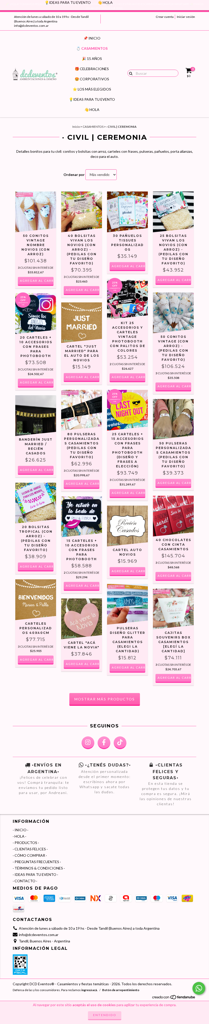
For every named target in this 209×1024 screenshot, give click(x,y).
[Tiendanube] (174, 999)
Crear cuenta (165, 17)
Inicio (76, 127)
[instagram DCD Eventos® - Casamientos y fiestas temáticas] (88, 742)
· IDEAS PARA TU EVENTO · (35, 874)
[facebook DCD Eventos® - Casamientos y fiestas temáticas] (104, 742)
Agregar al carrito (174, 576)
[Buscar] (129, 73)
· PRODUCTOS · (26, 842)
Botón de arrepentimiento (120, 990)
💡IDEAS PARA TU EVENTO (92, 99)
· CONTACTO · (25, 881)
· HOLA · (19, 836)
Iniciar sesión (186, 17)
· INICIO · (20, 830)
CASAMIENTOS (93, 127)
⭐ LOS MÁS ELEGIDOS (92, 89)
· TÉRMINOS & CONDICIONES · (39, 868)
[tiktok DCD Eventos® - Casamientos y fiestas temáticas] (120, 742)
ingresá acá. (89, 990)
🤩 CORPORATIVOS (92, 79)
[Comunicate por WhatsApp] (198, 988)
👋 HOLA (91, 109)
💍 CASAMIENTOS (92, 48)
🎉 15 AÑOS (92, 58)
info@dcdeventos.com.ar (31, 26)
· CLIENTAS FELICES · (30, 849)
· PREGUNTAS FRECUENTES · (37, 862)
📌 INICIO (91, 38)
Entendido (104, 1015)
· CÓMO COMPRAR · (30, 855)
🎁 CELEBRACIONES (92, 69)
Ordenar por (74, 174)
